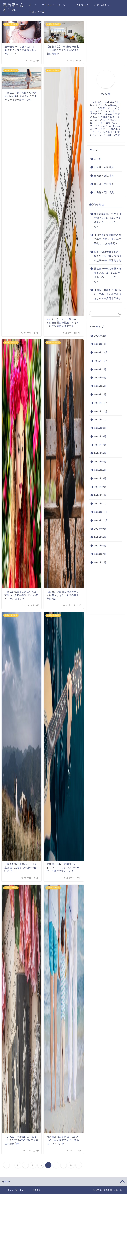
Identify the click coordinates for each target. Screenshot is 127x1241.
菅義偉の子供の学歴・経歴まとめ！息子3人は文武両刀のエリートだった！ (107, 275)
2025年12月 (101, 352)
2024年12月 (101, 403)
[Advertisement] (105, 43)
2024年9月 (100, 428)
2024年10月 (101, 419)
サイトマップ (81, 5)
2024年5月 (100, 461)
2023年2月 (100, 554)
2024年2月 (100, 487)
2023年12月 (101, 503)
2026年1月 (100, 344)
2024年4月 (100, 470)
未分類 (97, 159)
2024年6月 (100, 453)
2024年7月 (100, 445)
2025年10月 (101, 361)
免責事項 (37, 1190)
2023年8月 (100, 537)
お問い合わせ (102, 5)
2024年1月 (100, 495)
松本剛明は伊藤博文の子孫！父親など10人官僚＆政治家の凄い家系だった (108, 256)
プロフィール (37, 11)
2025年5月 (100, 386)
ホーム (33, 5)
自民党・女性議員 (104, 167)
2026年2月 (100, 336)
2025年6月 (100, 377)
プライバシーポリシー (55, 5)
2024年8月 (100, 436)
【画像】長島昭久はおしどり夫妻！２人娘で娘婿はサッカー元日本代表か (107, 294)
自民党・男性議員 (104, 184)
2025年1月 (100, 394)
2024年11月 (100, 411)
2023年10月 (101, 520)
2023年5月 (100, 545)
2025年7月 (100, 369)
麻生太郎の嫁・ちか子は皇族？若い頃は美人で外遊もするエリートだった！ (107, 220)
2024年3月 (100, 478)
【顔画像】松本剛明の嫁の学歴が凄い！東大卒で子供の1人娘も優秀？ (107, 239)
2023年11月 (100, 512)
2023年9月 (100, 529)
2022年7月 (100, 562)
